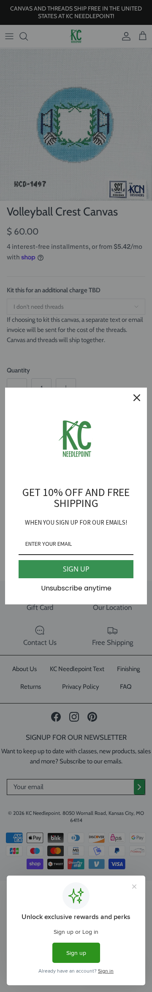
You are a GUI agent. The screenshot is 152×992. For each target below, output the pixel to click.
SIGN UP (76, 569)
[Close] (137, 398)
